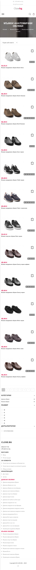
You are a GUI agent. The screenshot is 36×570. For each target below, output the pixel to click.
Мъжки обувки (14, 29)
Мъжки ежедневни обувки (10, 534)
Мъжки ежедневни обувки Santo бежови (13, 95)
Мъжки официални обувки (11, 537)
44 (4, 420)
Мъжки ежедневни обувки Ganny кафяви (13, 376)
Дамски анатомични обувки (11, 491)
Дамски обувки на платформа (12, 488)
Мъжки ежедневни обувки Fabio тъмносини (14, 208)
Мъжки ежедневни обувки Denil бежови (13, 123)
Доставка (6, 474)
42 (4, 415)
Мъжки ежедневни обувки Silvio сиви (12, 348)
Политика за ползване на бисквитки (13, 463)
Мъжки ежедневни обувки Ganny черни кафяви (15, 264)
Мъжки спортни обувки (10, 540)
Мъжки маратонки (8, 542)
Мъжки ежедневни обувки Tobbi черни (12, 180)
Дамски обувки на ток (9, 485)
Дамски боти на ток (9, 523)
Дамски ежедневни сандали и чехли (13, 508)
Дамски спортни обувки (10, 494)
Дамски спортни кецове (10, 520)
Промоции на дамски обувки (11, 528)
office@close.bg (19, 1)
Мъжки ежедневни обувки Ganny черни (13, 292)
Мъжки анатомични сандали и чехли (13, 548)
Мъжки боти (6, 551)
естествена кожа (8, 431)
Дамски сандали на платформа (12, 505)
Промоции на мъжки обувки (11, 557)
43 (4, 418)
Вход (4, 455)
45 (4, 423)
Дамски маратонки (8, 497)
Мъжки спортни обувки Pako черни (11, 236)
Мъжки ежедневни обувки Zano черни (12, 152)
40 (4, 410)
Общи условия (7, 469)
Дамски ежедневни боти (10, 514)
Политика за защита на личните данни (14, 466)
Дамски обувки (7, 479)
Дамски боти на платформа (11, 526)
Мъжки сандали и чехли (10, 545)
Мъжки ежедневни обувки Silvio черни (12, 320)
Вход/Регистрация (18, 4)
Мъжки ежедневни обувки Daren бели (12, 67)
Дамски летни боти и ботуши (11, 499)
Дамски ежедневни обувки (11, 482)
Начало (5, 29)
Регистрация (7, 458)
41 (4, 412)
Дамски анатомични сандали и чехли (14, 511)
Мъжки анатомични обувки (11, 554)
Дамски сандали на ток (9, 502)
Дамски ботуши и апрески (10, 517)
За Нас (5, 477)
